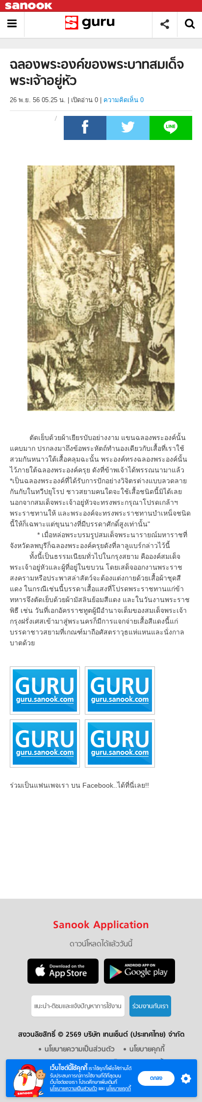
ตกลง (156, 1078)
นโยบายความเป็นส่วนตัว (73, 1088)
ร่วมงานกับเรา (150, 1006)
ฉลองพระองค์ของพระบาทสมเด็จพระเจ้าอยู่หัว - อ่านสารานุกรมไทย (92, 24)
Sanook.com (29, 6)
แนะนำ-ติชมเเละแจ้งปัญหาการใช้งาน (78, 1006)
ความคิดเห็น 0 (123, 100)
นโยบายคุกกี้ (118, 1088)
